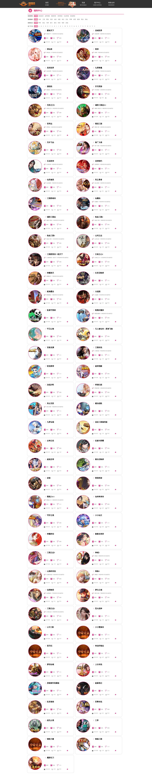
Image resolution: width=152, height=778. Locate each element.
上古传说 (97, 664)
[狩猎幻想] (83, 390)
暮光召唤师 (98, 459)
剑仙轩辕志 (98, 646)
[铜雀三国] (83, 744)
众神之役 (49, 441)
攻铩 (47, 478)
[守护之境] (35, 520)
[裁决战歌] (83, 409)
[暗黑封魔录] (83, 315)
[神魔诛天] (35, 278)
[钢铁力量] (35, 744)
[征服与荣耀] (83, 446)
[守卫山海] (35, 334)
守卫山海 (49, 329)
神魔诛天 (49, 273)
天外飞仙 (49, 142)
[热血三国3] (35, 241)
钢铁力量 (49, 739)
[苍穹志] (35, 129)
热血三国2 (98, 217)
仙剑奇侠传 (98, 497)
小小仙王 (97, 515)
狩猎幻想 (97, 385)
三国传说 (97, 347)
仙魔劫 (96, 198)
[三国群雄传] (35, 203)
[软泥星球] (35, 371)
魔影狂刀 (49, 758)
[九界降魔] (83, 73)
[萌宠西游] (83, 483)
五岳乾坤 (49, 161)
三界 (96, 720)
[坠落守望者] (35, 315)
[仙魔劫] (83, 203)
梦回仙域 (49, 664)
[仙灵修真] (35, 185)
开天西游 (97, 86)
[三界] (83, 726)
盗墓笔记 (97, 683)
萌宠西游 (97, 478)
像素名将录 (98, 534)
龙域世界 (97, 30)
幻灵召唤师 (98, 273)
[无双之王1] (35, 110)
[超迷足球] (35, 464)
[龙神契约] (83, 166)
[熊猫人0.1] (35, 502)
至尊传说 (97, 702)
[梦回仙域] (35, 670)
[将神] (83, 54)
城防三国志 (50, 217)
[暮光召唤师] (83, 464)
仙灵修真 (49, 180)
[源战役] (35, 92)
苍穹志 (48, 124)
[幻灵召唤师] (83, 278)
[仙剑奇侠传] (83, 502)
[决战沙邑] (35, 390)
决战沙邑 (49, 385)
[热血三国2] (83, 222)
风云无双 (49, 403)
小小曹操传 (98, 627)
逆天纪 (48, 646)
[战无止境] (35, 726)
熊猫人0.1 (49, 497)
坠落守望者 (50, 310)
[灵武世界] (35, 73)
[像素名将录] (83, 539)
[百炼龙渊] (35, 353)
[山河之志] (83, 241)
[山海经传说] (35, 576)
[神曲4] (83, 576)
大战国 (96, 291)
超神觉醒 (97, 366)
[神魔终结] (35, 539)
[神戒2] (83, 558)
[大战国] (83, 297)
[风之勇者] (83, 185)
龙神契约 (97, 161)
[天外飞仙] (35, 148)
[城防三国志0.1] (83, 110)
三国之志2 (50, 608)
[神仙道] (35, 54)
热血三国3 (50, 235)
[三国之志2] (35, 614)
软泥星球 (49, 366)
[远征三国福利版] (83, 427)
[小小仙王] (83, 520)
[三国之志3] (35, 558)
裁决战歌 (97, 403)
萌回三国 (97, 124)
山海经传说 (50, 571)
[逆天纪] (35, 651)
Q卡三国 (49, 627)
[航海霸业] (35, 297)
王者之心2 (98, 254)
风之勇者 (97, 180)
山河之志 (97, 235)
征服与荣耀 (98, 441)
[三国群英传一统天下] (35, 259)
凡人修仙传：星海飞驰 (103, 329)
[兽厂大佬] (83, 148)
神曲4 (96, 571)
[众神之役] (35, 446)
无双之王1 (50, 105)
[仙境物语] (35, 595)
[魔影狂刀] (35, 763)
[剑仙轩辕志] (83, 651)
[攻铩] (35, 483)
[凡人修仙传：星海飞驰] (83, 334)
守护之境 (49, 515)
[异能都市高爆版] (35, 688)
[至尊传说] (83, 707)
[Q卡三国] (35, 632)
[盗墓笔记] (83, 688)
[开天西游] (83, 92)
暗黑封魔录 (98, 310)
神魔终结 (49, 534)
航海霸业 (49, 291)
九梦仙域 (49, 422)
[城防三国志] (35, 222)
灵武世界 (49, 68)
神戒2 (96, 552)
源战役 (48, 86)
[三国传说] (83, 353)
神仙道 (48, 49)
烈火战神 (97, 608)
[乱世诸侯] (35, 707)
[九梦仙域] (35, 427)
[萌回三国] (83, 129)
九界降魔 (97, 68)
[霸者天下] (35, 36)
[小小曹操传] (83, 632)
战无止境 (49, 720)
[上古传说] (83, 670)
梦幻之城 (97, 590)
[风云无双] (35, 409)
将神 (96, 49)
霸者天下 (49, 30)
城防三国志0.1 (99, 105)
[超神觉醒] (83, 371)
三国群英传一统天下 (54, 254)
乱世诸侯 (49, 702)
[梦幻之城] (83, 595)
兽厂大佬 (97, 142)
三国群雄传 (50, 198)
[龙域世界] (83, 36)
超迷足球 (49, 459)
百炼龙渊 (49, 347)
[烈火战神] (83, 614)
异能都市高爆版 (52, 683)
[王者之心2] (83, 259)
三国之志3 (50, 552)
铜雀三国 (97, 739)
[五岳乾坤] (35, 166)
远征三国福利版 (100, 422)
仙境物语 (49, 590)
